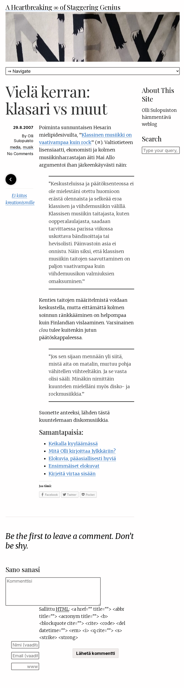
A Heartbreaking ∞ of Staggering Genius (63, 7)
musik (28, 147)
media (15, 147)
